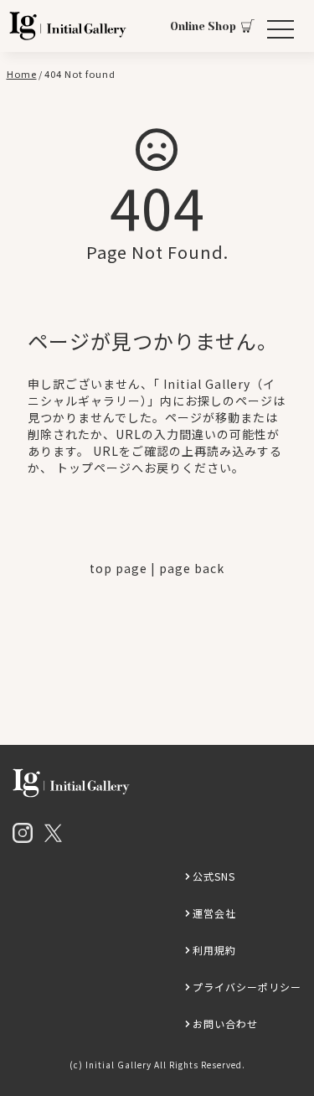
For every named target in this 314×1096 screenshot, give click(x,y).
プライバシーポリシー (247, 987)
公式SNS (214, 876)
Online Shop (203, 26)
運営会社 (214, 913)
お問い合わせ (225, 1023)
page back (191, 568)
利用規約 (214, 950)
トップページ (93, 467)
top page (118, 568)
